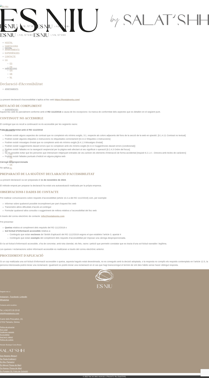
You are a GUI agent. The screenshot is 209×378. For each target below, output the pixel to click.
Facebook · (15, 297)
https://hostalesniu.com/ (67, 99)
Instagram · (5, 297)
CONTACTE (10, 57)
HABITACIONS (11, 46)
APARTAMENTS (11, 89)
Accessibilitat (4, 335)
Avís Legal (3, 330)
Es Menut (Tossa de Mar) (10, 365)
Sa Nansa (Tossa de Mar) (11, 368)
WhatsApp (4, 300)
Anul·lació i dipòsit (6, 337)
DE (11, 165)
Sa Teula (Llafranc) (8, 359)
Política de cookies (6, 340)
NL (11, 168)
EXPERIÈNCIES (11, 110)
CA (6, 60)
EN (11, 70)
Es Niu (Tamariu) (7, 362)
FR (11, 67)
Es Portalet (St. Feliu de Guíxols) (14, 371)
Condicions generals (7, 332)
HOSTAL (9, 43)
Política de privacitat (7, 327)
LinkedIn (23, 297)
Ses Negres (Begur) (8, 356)
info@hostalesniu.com (9, 313)
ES (11, 64)
